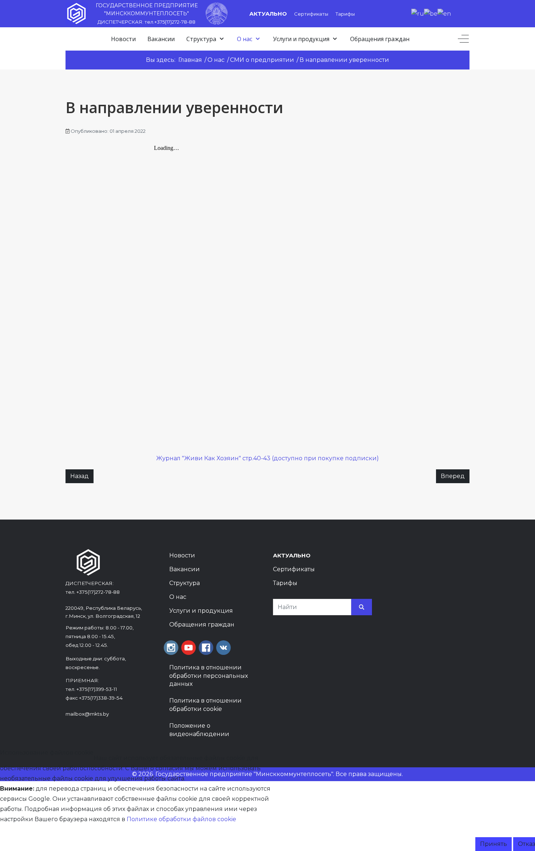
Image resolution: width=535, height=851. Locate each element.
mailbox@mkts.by (87, 714)
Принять (493, 843)
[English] (444, 13)
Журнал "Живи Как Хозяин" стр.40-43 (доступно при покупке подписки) (267, 458)
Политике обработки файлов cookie (181, 819)
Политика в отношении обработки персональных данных (208, 675)
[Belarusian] (430, 13)
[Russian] (417, 13)
